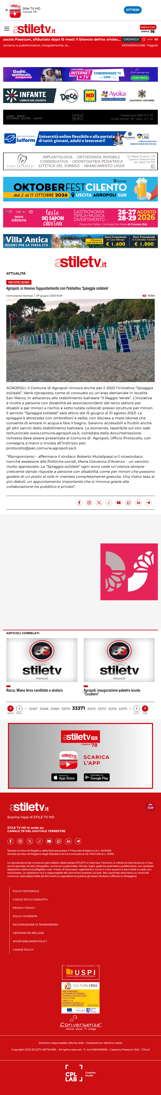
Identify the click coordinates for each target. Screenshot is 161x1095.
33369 (55, 709)
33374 (112, 709)
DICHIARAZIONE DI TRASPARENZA (35, 924)
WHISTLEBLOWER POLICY (30, 941)
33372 (91, 709)
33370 (65, 709)
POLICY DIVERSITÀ (25, 916)
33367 (33, 709)
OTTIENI (132, 10)
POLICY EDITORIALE (26, 891)
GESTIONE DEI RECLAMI (28, 932)
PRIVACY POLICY (24, 907)
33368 (44, 709)
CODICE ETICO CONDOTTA (30, 899)
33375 (123, 709)
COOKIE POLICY (23, 949)
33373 (102, 709)
